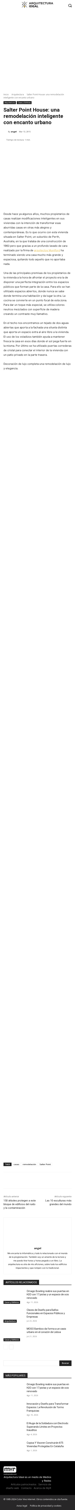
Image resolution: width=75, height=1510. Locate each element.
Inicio (6, 94)
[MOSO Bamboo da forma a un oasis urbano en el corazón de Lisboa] (13, 1334)
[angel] (5, 131)
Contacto (26, 1487)
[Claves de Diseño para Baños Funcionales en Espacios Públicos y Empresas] (13, 1315)
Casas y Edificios (24, 102)
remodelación (29, 1164)
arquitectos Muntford (47, 250)
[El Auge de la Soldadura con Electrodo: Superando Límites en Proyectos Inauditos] (13, 1429)
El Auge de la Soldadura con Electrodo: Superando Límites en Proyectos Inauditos (48, 1426)
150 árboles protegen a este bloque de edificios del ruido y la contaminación (19, 1204)
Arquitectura (18, 94)
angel (14, 131)
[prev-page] (5, 1347)
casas (16, 1164)
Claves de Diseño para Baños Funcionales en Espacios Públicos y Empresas (46, 1313)
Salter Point (45, 1164)
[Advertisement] (37, 50)
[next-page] (11, 1347)
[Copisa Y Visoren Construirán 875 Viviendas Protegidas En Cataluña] (13, 1448)
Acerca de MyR (42, 1487)
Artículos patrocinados (23, 1484)
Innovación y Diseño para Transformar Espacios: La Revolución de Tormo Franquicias (48, 1407)
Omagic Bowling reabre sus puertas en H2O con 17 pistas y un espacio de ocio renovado (48, 1294)
